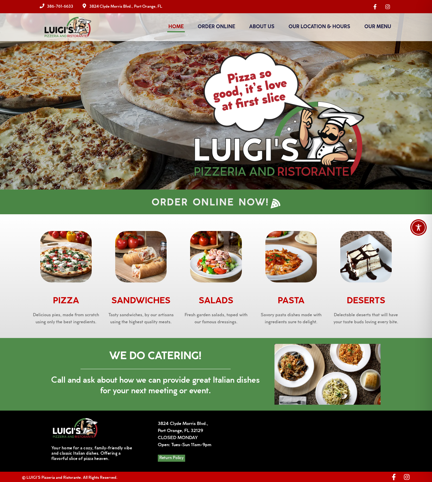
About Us (261, 27)
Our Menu (377, 27)
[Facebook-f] (394, 477)
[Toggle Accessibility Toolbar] (418, 227)
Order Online (216, 27)
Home (176, 27)
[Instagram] (406, 477)
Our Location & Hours (319, 27)
